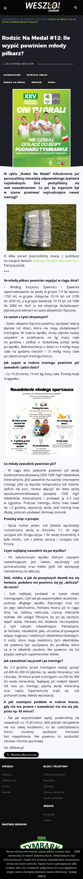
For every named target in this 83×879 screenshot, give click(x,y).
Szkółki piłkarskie (53, 798)
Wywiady (48, 786)
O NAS (6, 786)
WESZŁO (7, 775)
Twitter (47, 820)
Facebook (48, 814)
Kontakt (6, 792)
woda (51, 82)
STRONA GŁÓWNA (54, 775)
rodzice (37, 82)
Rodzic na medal (14, 82)
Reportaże (49, 781)
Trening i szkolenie (53, 792)
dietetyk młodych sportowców (55, 261)
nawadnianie (12, 75)
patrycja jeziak (37, 75)
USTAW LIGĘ (9, 781)
